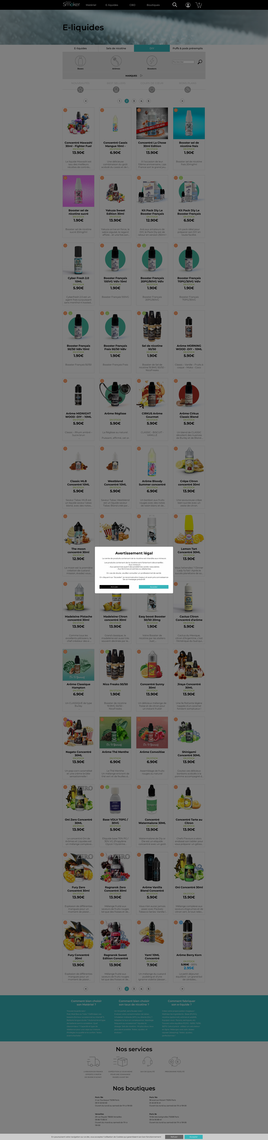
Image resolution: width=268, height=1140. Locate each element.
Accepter (194, 1137)
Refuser (174, 1137)
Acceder (153, 587)
